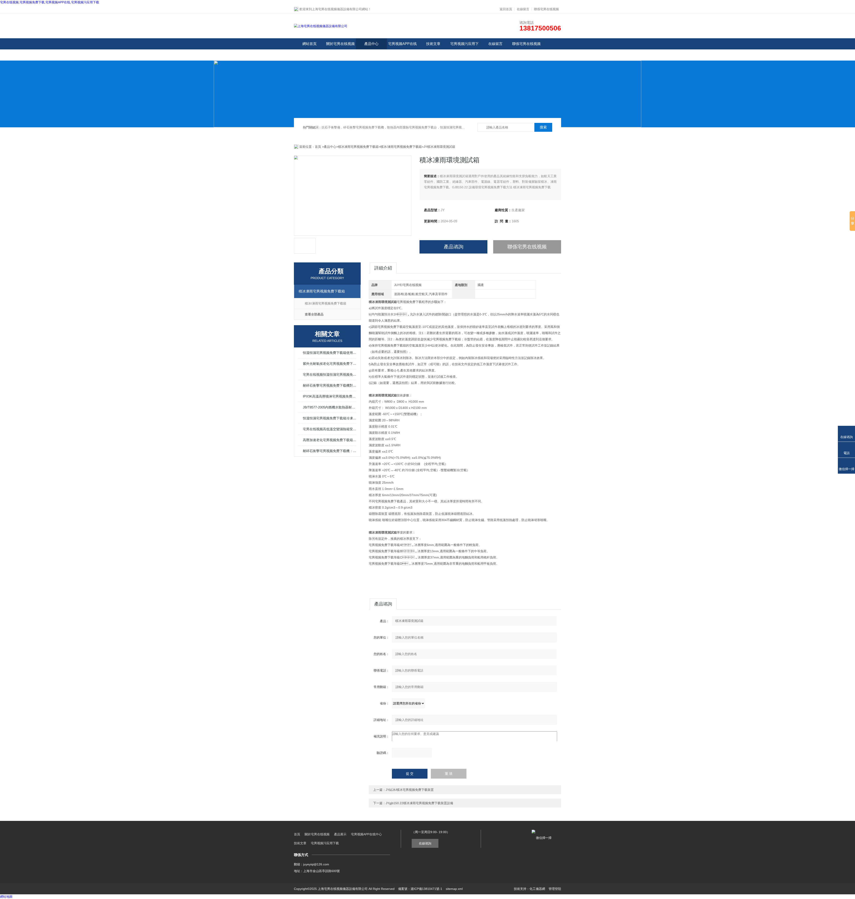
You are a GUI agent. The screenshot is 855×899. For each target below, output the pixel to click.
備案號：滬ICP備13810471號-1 (420, 889)
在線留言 (523, 9)
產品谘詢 (453, 247)
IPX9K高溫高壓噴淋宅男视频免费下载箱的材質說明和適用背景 (329, 396)
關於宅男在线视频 (340, 44)
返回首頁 (506, 9)
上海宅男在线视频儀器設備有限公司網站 (340, 9)
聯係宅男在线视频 (546, 9)
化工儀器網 (537, 889)
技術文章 (433, 44)
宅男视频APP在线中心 (402, 49)
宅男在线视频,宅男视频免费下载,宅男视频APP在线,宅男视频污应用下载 (49, 2)
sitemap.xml (454, 889)
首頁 (318, 146)
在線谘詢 (425, 843)
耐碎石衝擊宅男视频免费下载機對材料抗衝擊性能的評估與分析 (329, 385)
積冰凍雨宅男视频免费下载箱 (358, 146)
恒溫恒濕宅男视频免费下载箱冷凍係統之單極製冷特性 (329, 418)
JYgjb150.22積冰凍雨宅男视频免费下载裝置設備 (419, 803)
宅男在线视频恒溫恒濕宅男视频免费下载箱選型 (329, 374)
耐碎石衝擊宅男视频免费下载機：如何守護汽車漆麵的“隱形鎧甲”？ (329, 451)
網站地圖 (6, 896)
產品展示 (340, 834)
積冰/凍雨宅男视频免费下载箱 (401, 146)
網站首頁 (309, 44)
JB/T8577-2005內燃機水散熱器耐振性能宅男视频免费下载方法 (329, 407)
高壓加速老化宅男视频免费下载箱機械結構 (329, 440)
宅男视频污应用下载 (464, 49)
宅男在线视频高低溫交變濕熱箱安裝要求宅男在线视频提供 (329, 429)
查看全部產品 (314, 314)
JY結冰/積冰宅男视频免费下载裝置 (410, 789)
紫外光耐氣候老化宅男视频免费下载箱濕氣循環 (329, 363)
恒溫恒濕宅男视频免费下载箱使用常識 (329, 353)
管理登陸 (555, 889)
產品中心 (371, 44)
